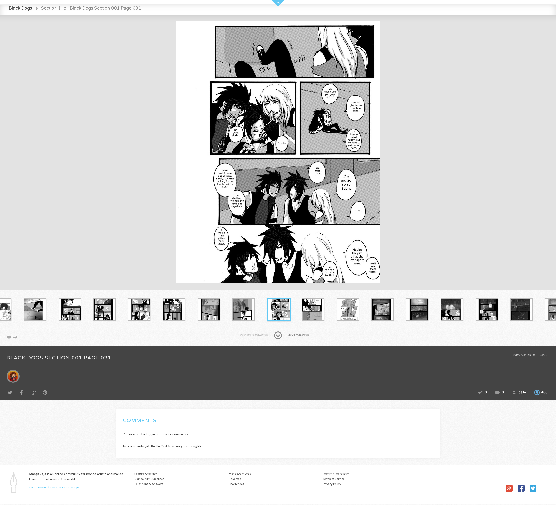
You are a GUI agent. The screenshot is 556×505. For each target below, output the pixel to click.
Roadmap (235, 479)
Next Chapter (298, 335)
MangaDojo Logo (240, 473)
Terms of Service (333, 479)
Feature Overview (145, 473)
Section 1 (51, 8)
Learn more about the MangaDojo (54, 487)
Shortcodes (236, 484)
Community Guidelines (149, 479)
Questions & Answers (148, 484)
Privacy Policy (332, 484)
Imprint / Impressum (336, 473)
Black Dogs (20, 8)
